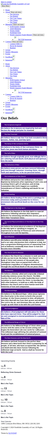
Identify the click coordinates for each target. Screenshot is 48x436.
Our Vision (14, 20)
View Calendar (6, 421)
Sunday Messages (11, 52)
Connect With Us (16, 44)
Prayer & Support (16, 46)
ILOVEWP (12, 433)
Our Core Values (16, 18)
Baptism (13, 48)
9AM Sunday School (17, 27)
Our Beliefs (14, 16)
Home (7, 10)
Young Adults (15, 31)
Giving (7, 50)
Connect (8, 42)
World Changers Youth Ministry (21, 35)
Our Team (13, 22)
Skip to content (6, 2)
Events (7, 54)
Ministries (8, 24)
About (7, 12)
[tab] (24, 125)
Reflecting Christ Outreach (11, 372)
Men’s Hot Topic (7, 383)
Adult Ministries (15, 29)
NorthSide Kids (15, 33)
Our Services (14, 14)
